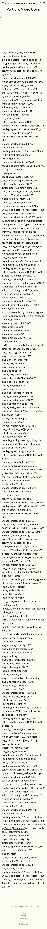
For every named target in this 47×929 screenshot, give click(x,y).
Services (23, 918)
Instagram (18, 828)
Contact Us (23, 924)
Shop (23, 921)
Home (23, 913)
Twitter (8, 828)
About (23, 916)
